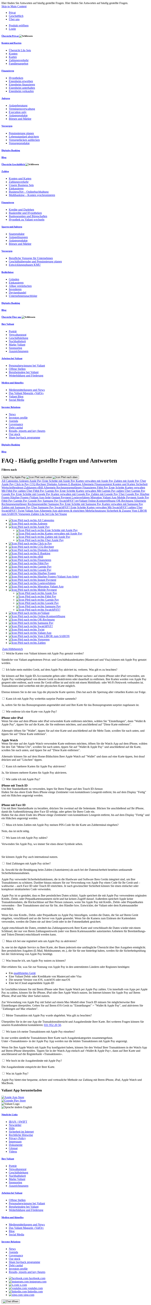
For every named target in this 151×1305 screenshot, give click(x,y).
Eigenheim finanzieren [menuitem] (22, 84)
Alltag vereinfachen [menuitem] (20, 285)
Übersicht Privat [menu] (10, 36)
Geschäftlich (16, 15)
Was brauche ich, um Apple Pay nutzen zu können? (36, 960)
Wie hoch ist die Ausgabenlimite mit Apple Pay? (34, 1060)
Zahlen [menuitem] (5, 171)
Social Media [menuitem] (16, 399)
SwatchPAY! (67, 500)
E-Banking (75, 484)
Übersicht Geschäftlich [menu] (13, 164)
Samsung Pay (51, 500)
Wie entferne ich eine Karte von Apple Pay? (31, 711)
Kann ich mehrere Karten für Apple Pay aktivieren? (36, 766)
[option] (31, 520)
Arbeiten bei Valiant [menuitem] (11, 358)
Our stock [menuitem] (14, 434)
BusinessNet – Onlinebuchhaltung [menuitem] (29, 191)
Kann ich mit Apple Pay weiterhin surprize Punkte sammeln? (41, 698)
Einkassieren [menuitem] (16, 188)
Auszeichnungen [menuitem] (18, 351)
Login (12, 28)
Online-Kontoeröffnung (102, 500)
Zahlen (35, 514)
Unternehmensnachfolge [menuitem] (23, 295)
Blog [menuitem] (3, 157)
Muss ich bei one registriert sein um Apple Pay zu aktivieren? (41, 941)
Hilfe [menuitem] (12, 1128)
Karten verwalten (135, 487)
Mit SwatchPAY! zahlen (122, 507)
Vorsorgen (24, 514)
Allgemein (88, 484)
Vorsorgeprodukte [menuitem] (19, 143)
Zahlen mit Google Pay (105, 494)
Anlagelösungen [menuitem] (18, 237)
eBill (40, 487)
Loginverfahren (81, 497)
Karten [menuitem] (13, 56)
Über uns (14, 19)
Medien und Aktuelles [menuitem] (12, 382)
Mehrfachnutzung (96, 510)
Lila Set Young (58, 514)
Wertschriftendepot (12, 487)
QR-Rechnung (125, 500)
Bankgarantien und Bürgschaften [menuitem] (28, 216)
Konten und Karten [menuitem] (11, 43)
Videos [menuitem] (13, 1151)
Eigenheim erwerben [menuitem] (21, 81)
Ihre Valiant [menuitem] (7, 324)
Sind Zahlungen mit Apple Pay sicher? (28, 863)
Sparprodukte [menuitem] (16, 233)
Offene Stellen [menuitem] (17, 368)
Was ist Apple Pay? (17, 1073)
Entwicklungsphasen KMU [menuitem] (25, 264)
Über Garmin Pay (135, 490)
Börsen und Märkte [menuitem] (20, 118)
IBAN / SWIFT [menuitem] (18, 1121)
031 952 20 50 (52, 1025)
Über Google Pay (129, 494)
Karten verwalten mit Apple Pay (95, 480)
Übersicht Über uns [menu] (11, 317)
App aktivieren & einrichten (68, 510)
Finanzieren (89, 487)
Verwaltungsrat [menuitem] (17, 334)
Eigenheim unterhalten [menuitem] (22, 87)
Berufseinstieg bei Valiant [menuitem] (23, 372)
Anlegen (24, 480)
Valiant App (32, 510)
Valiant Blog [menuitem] (16, 396)
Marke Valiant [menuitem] (17, 344)
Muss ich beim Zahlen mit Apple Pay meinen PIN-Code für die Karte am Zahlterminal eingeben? (62, 824)
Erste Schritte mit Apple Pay (59, 480)
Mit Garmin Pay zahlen (111, 490)
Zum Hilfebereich (12, 649)
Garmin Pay (52, 490)
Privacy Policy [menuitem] (17, 1138)
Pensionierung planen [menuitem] (21, 133)
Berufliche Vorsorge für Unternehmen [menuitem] (31, 258)
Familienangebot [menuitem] (18, 63)
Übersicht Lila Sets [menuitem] (20, 50)
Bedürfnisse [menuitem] (7, 272)
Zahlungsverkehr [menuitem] (19, 60)
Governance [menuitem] (16, 424)
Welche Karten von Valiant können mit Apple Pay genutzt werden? (45, 653)
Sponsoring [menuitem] (15, 347)
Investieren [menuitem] (15, 289)
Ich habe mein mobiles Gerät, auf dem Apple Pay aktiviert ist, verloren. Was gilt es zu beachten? (61, 669)
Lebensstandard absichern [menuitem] (24, 136)
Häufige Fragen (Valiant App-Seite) (31, 497)
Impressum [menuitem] (15, 1141)
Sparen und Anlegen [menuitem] (11, 226)
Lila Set (45, 514)
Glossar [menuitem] (13, 1148)
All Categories (10, 480)
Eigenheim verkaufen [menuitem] (21, 91)
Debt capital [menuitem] (16, 427)
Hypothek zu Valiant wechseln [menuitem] (26, 219)
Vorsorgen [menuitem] (6, 126)
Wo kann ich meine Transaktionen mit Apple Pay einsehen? (40, 1031)
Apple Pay (35, 480)
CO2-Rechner (38, 484)
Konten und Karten (124, 484)
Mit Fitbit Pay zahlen (14, 490)
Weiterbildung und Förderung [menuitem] (26, 375)
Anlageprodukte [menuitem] (18, 115)
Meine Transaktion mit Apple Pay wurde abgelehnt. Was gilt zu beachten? (49, 1015)
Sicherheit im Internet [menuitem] (21, 1131)
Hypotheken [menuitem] (16, 77)
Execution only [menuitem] (18, 112)
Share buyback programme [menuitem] (24, 437)
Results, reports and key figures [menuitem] (27, 430)
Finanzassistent (103, 484)
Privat (12, 12)
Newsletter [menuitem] (15, 1125)
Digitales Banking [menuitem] (10, 150)
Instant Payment (62, 497)
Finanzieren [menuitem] (7, 70)
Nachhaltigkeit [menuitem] (17, 341)
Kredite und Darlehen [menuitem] (21, 209)
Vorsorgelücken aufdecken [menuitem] (24, 139)
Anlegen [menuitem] (5, 98)
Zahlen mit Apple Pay (127, 480)
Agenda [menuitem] (13, 420)
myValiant (81, 500)
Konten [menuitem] (13, 53)
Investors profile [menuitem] (18, 417)
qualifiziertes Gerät (25, 973)
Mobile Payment (127, 497)
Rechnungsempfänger (69, 487)
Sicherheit (142, 484)
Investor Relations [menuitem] (10, 407)
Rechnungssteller (38, 504)
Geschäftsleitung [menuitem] (18, 338)
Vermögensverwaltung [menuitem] (22, 108)
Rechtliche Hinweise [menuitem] (21, 1135)
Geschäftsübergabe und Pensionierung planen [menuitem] (35, 261)
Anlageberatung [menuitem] (18, 105)
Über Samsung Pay (43, 507)
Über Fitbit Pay (36, 490)
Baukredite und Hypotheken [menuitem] (25, 212)
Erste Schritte (117, 487)
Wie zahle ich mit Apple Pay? (23, 779)
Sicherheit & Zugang (119, 510)
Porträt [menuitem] (13, 331)
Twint (21, 510)
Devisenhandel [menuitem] (17, 292)
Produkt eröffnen (19, 25)
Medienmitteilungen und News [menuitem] (27, 389)
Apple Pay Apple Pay (14, 477)
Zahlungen (30, 487)
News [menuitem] (12, 414)
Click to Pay (22, 484)
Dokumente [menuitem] (15, 1144)
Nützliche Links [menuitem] (9, 1114)
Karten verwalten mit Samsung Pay (122, 504)
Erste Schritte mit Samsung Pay (83, 504)
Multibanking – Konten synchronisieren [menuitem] (32, 195)
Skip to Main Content (14, 6)
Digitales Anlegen (57, 484)
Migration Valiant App (103, 497)
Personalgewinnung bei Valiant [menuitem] (27, 365)
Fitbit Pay (103, 487)
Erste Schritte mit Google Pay (33, 494)
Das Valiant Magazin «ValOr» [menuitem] (26, 393)
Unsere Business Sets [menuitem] (21, 185)
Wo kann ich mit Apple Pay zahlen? (27, 837)
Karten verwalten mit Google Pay (71, 494)
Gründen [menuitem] (14, 279)
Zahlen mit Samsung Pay (16, 507)
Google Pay (8, 494)
